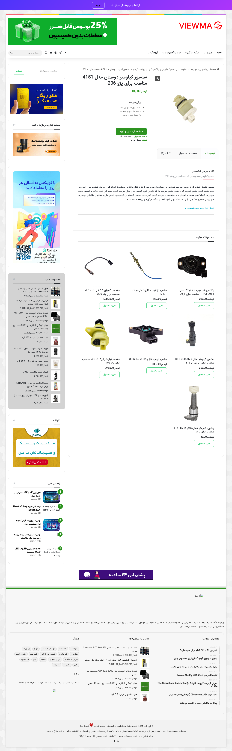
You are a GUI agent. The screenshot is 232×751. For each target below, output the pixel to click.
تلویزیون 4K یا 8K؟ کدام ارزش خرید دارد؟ (27, 494)
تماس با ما (143, 736)
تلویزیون (33, 654)
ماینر (76, 664)
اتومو (36, 648)
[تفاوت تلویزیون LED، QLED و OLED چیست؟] (51, 553)
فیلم (34, 659)
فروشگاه (154, 53)
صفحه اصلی (211, 69)
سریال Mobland (71, 659)
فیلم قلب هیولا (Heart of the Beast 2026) (27, 508)
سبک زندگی (193, 53)
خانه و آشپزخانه (172, 53)
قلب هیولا (25, 659)
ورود (98, 5)
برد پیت (27, 648)
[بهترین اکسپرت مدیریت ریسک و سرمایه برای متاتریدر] (51, 539)
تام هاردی (63, 654)
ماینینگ (67, 664)
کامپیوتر (56, 664)
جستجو (19, 71)
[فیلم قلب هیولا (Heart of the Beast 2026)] (51, 511)
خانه (219, 53)
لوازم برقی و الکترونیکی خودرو (155, 69)
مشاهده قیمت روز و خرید (131, 131)
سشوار (43, 659)
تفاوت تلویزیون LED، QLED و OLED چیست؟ (28, 550)
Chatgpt (74, 648)
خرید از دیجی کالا (99, 736)
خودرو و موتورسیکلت (196, 69)
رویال (81, 726)
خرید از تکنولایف (116, 736)
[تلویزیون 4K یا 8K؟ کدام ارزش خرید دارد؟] (51, 497)
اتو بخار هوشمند (48, 648)
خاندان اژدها (21, 654)
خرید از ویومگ (131, 736)
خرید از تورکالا (85, 736)
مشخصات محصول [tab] (188, 153)
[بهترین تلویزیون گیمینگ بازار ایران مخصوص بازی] (51, 525)
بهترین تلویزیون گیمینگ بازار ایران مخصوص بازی (28, 522)
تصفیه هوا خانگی (48, 654)
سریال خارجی (55, 659)
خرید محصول (204, 305)
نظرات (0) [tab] (166, 153)
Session (62, 648)
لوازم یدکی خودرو (177, 69)
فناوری (209, 53)
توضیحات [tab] (210, 153)
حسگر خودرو (136, 69)
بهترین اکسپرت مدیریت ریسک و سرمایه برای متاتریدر (27, 536)
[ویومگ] (200, 25)
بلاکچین (74, 654)
